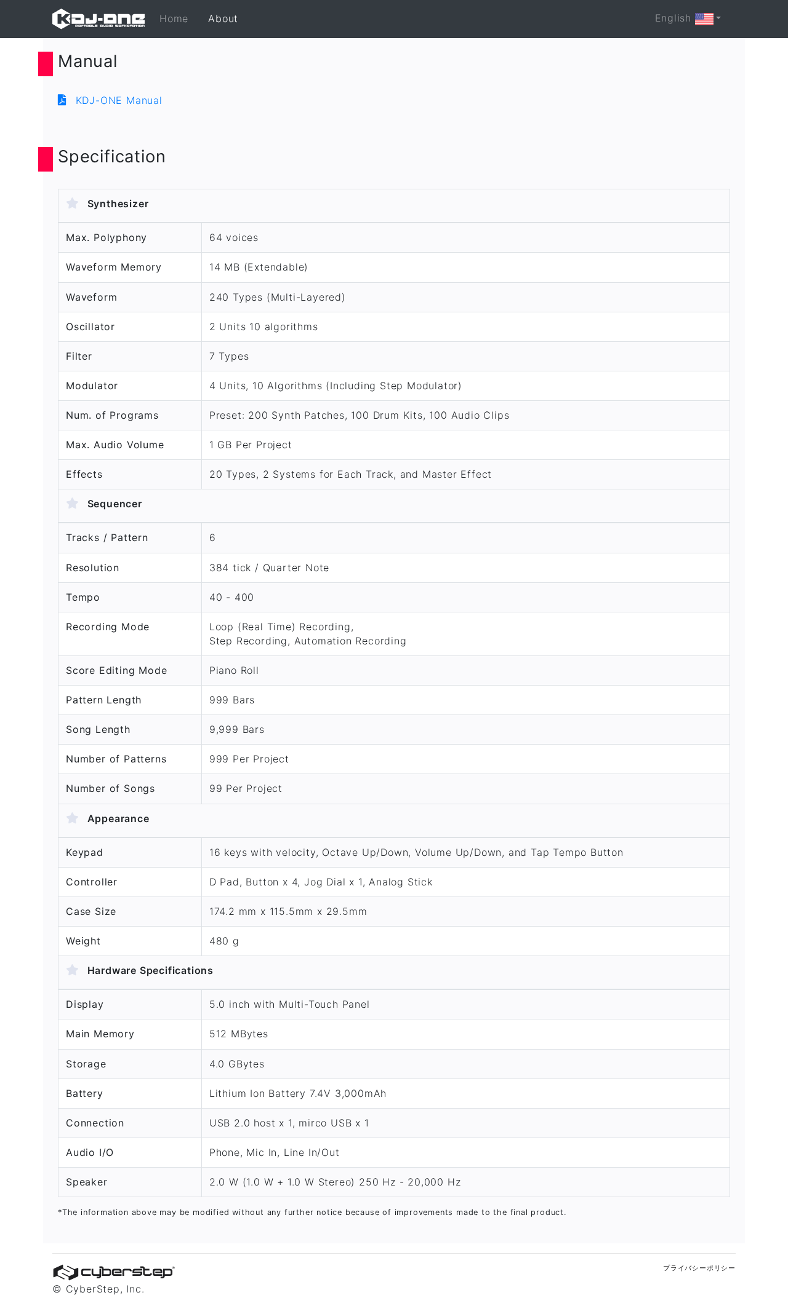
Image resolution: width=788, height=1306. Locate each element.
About (223, 18)
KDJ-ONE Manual (117, 100)
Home (173, 18)
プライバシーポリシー (699, 1268)
